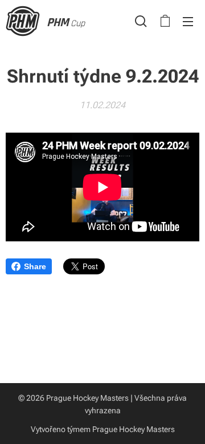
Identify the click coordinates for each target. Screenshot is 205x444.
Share (35, 266)
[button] (141, 21)
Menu (188, 21)
